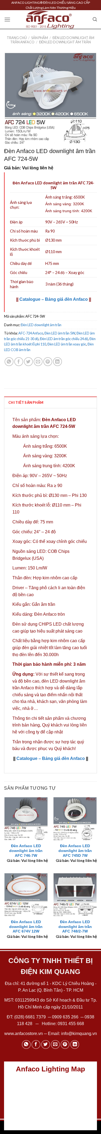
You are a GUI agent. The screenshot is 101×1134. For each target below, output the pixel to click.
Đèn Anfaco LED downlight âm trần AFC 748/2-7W (75, 926)
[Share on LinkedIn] (57, 361)
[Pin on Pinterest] (47, 361)
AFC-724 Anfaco (30, 333)
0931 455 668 (71, 1023)
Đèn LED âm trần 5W (59, 333)
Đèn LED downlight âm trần (65, 42)
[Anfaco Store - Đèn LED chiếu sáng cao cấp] (50, 19)
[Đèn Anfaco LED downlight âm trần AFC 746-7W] (26, 818)
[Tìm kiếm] (95, 19)
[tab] (50, 402)
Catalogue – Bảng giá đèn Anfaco (53, 299)
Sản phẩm (39, 38)
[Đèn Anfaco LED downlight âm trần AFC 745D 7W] (75, 818)
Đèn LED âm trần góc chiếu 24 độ (64, 339)
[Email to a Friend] (38, 361)
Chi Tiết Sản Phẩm (25, 402)
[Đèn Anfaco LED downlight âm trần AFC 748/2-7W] (75, 894)
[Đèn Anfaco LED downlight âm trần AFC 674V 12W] (26, 894)
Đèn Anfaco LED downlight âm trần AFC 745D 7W (75, 850)
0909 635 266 (65, 1017)
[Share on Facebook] (18, 361)
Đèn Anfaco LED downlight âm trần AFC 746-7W (26, 850)
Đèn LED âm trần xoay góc (66, 344)
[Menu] (7, 19)
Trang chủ (17, 38)
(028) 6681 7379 (30, 1017)
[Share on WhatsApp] (9, 361)
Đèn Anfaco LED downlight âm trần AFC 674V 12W (26, 926)
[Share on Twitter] (28, 361)
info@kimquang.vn (79, 1033)
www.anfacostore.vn (23, 1033)
